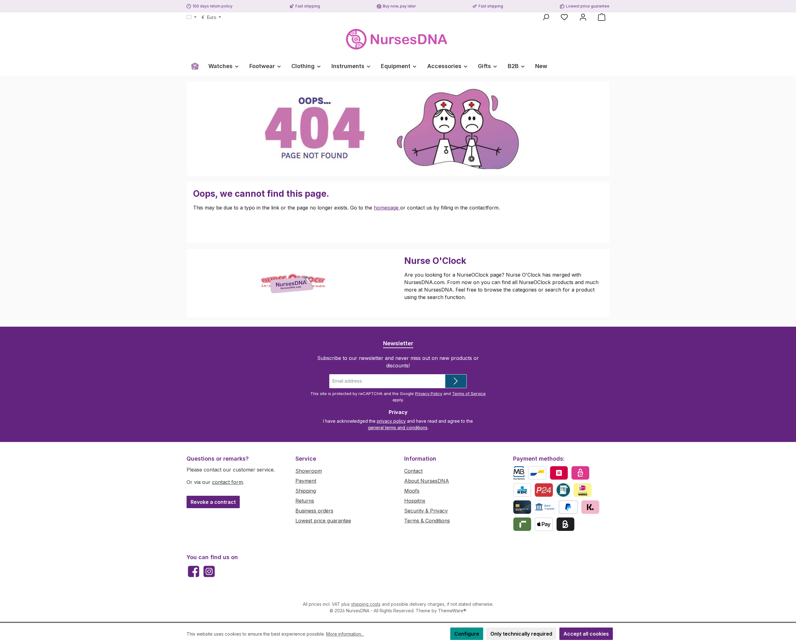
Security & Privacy (426, 511)
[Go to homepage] (398, 39)
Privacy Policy (428, 393)
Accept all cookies (586, 634)
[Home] (195, 66)
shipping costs (366, 604)
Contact (413, 471)
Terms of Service (469, 393)
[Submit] (456, 381)
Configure (466, 634)
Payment (305, 481)
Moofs (411, 491)
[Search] (545, 17)
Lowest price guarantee (323, 521)
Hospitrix (414, 501)
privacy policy (391, 421)
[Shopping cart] (601, 17)
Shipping (305, 491)
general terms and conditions (398, 427)
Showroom (308, 471)
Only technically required (521, 634)
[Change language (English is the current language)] (192, 17)
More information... (345, 634)
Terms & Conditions (427, 521)
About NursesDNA (426, 481)
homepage (387, 208)
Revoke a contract (213, 502)
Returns (304, 501)
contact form (227, 482)
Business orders (314, 511)
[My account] (583, 17)
